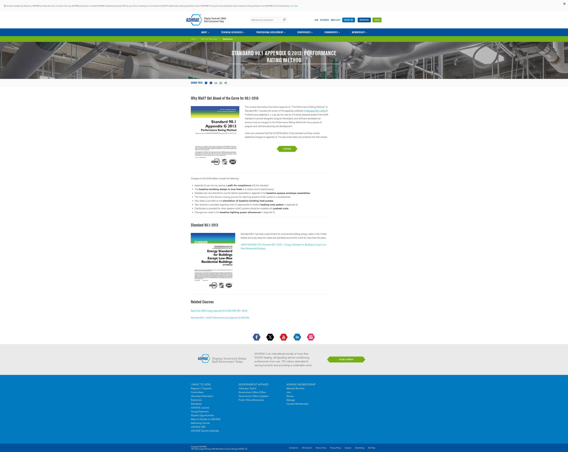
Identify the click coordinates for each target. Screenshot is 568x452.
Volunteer (324, 20)
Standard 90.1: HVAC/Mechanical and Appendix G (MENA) (220, 317)
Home (193, 39)
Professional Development (269, 32)
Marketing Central (200, 423)
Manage (290, 399)
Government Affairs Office (252, 392)
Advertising (359, 448)
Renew (290, 396)
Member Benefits (295, 388)
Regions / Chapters (201, 388)
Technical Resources (231, 32)
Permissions (307, 448)
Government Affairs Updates (254, 396)
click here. (294, 6)
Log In (377, 20)
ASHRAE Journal (200, 407)
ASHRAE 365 (348, 20)
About (204, 32)
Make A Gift (335, 20)
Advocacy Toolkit (247, 388)
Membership (358, 32)
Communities (331, 32)
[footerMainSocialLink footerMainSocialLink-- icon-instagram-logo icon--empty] (311, 337)
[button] (564, 4)
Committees (197, 392)
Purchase (287, 148)
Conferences (303, 32)
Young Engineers (200, 411)
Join (316, 20)
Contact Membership (297, 403)
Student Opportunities (202, 415)
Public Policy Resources (251, 399)
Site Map (371, 448)
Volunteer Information (202, 396)
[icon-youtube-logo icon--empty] (284, 337)
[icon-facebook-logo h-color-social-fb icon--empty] (257, 337)
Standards (196, 403)
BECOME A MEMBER (346, 359)
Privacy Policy (335, 448)
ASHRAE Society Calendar (205, 430)
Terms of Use (321, 448)
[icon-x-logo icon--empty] (270, 337)
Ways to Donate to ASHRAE (206, 419)
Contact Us (293, 448)
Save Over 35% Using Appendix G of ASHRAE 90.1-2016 (219, 310)
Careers (348, 448)
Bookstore (364, 20)
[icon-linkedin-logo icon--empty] (298, 337)
